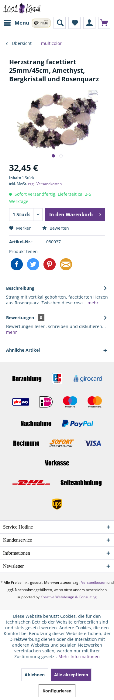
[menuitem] (16, 23)
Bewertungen (20, 317)
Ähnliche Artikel (23, 350)
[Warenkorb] (104, 23)
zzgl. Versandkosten (45, 183)
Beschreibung (20, 288)
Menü (22, 22)
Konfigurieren (57, 691)
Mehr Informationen (79, 656)
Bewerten (58, 228)
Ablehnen (35, 675)
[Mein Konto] (89, 23)
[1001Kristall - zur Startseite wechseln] (22, 8)
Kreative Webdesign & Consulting (68, 597)
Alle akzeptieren (71, 675)
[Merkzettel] (74, 23)
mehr (92, 303)
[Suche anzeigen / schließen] (60, 23)
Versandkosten (93, 582)
